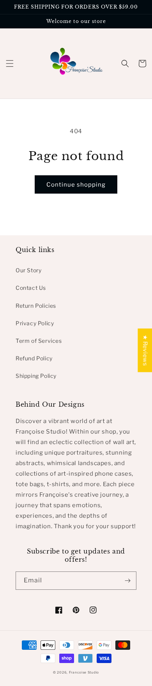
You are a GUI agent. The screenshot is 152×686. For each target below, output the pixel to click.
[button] (9, 63)
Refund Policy (34, 358)
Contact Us (31, 287)
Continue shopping (76, 184)
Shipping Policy (36, 375)
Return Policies (36, 305)
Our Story (28, 270)
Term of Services (39, 340)
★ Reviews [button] (144, 350)
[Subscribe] (127, 580)
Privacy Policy (35, 323)
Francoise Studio (84, 672)
